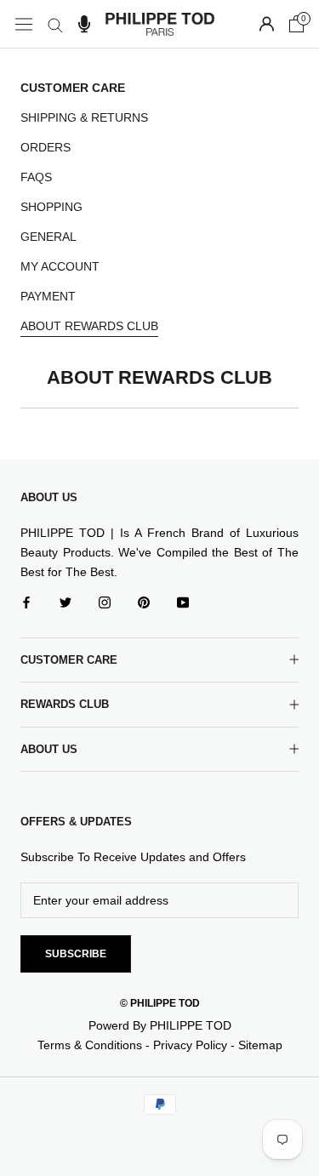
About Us (48, 749)
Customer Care (68, 660)
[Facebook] (26, 602)
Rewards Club (64, 704)
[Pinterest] (144, 602)
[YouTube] (183, 602)
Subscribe (75, 954)
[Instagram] (105, 602)
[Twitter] (65, 602)
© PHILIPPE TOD (160, 1003)
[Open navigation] (23, 24)
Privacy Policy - (195, 1045)
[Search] (55, 24)
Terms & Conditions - (95, 1045)
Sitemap (260, 1045)
